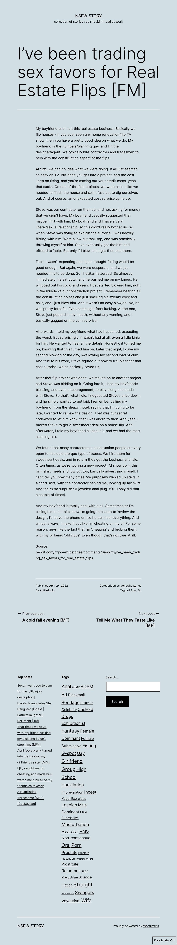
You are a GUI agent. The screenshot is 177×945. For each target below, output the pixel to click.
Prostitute (70, 864)
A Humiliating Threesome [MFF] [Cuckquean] (30, 797)
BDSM (87, 686)
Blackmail (76, 695)
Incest (90, 792)
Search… (112, 677)
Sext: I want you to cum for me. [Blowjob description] (34, 691)
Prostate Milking (84, 859)
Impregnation (72, 792)
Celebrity (69, 709)
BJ (139, 590)
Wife (86, 900)
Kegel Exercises (74, 798)
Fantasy (70, 731)
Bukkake (86, 703)
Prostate (69, 852)
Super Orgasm (68, 893)
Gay (81, 753)
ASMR (76, 687)
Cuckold (85, 709)
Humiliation (73, 784)
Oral (66, 845)
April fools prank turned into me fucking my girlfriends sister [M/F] (34, 756)
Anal (133, 590)
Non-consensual (76, 837)
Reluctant (71, 870)
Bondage (71, 702)
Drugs (67, 716)
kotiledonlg (47, 590)
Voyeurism (71, 900)
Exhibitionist (73, 723)
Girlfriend (72, 761)
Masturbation (75, 824)
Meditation (70, 831)
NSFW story (88, 15)
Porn (76, 845)
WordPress (151, 926)
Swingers (84, 892)
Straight (83, 885)
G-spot (69, 753)
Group (69, 769)
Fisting (89, 745)
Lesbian (69, 804)
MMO (84, 831)
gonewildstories (130, 585)
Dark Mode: (161, 940)
